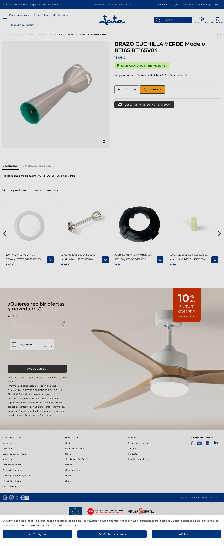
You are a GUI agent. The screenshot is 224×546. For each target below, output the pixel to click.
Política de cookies (68, 525)
